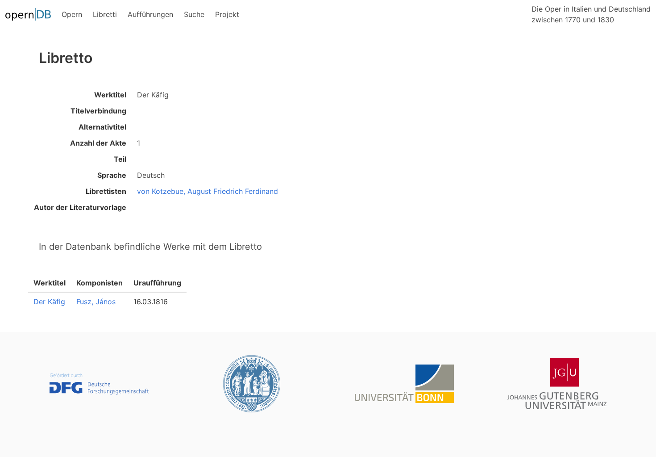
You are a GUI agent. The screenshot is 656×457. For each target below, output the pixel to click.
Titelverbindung (98, 110)
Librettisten (106, 191)
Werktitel (110, 94)
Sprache (111, 175)
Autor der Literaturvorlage (80, 207)
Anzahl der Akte (98, 142)
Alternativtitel (102, 126)
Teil (120, 159)
